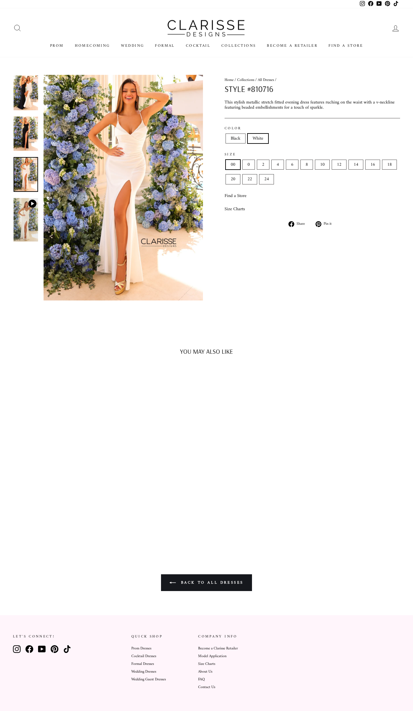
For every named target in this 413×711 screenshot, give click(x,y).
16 (372, 165)
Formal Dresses (142, 664)
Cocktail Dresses (143, 656)
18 (389, 165)
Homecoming (92, 46)
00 (233, 165)
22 (249, 179)
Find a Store (345, 46)
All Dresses (266, 80)
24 (266, 179)
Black (235, 138)
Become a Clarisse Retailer (218, 648)
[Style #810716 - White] (63, 520)
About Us (205, 671)
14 (356, 165)
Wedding (132, 46)
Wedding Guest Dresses (148, 679)
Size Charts (235, 209)
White (258, 138)
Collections (238, 46)
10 (322, 165)
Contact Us (206, 687)
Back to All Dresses (211, 582)
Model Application (212, 656)
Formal (165, 46)
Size (230, 154)
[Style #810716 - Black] (54, 520)
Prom (57, 46)
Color (233, 128)
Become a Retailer (292, 46)
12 (339, 165)
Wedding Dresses (143, 671)
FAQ (201, 679)
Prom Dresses (141, 648)
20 (233, 179)
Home (229, 80)
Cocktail (198, 46)
